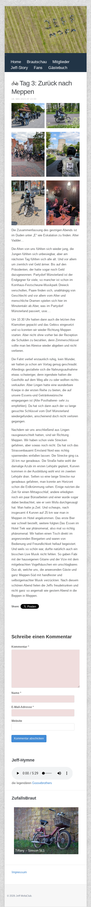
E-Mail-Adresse (22, 707)
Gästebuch (57, 67)
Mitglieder (61, 62)
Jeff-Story (19, 67)
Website (16, 721)
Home (16, 62)
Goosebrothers (42, 783)
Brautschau (37, 62)
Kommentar (20, 646)
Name (16, 693)
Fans (38, 67)
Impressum (19, 872)
